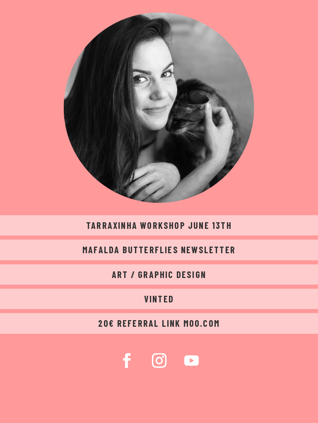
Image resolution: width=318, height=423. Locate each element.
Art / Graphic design (159, 274)
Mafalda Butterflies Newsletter (159, 249)
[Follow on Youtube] (191, 360)
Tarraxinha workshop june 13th (159, 225)
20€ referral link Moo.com (159, 323)
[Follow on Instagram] (159, 360)
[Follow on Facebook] (126, 360)
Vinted (159, 298)
